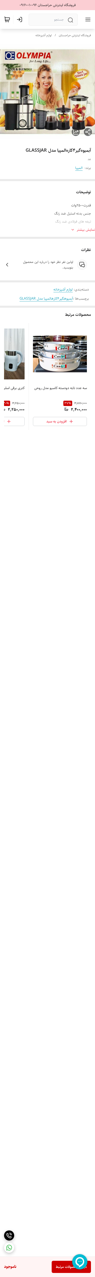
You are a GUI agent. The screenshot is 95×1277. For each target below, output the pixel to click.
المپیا (79, 168)
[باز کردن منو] (87, 19)
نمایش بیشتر (86, 230)
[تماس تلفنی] (9, 1235)
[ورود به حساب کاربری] (20, 19)
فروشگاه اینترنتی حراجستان (75, 35)
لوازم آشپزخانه (43, 35)
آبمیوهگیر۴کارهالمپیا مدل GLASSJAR (46, 298)
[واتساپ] (9, 1248)
